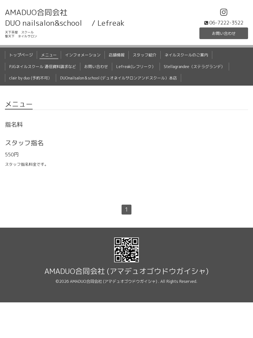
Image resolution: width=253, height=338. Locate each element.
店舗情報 (117, 55)
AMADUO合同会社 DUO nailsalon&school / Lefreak (65, 17)
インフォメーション (83, 55)
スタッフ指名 (24, 142)
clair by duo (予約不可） (30, 78)
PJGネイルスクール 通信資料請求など (42, 66)
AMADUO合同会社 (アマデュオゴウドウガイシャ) (126, 271)
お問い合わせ (224, 33)
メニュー (49, 55)
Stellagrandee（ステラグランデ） (194, 66)
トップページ (21, 55)
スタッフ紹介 (144, 55)
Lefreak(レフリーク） (136, 66)
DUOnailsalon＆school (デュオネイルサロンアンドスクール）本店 (118, 78)
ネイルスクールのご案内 (186, 55)
